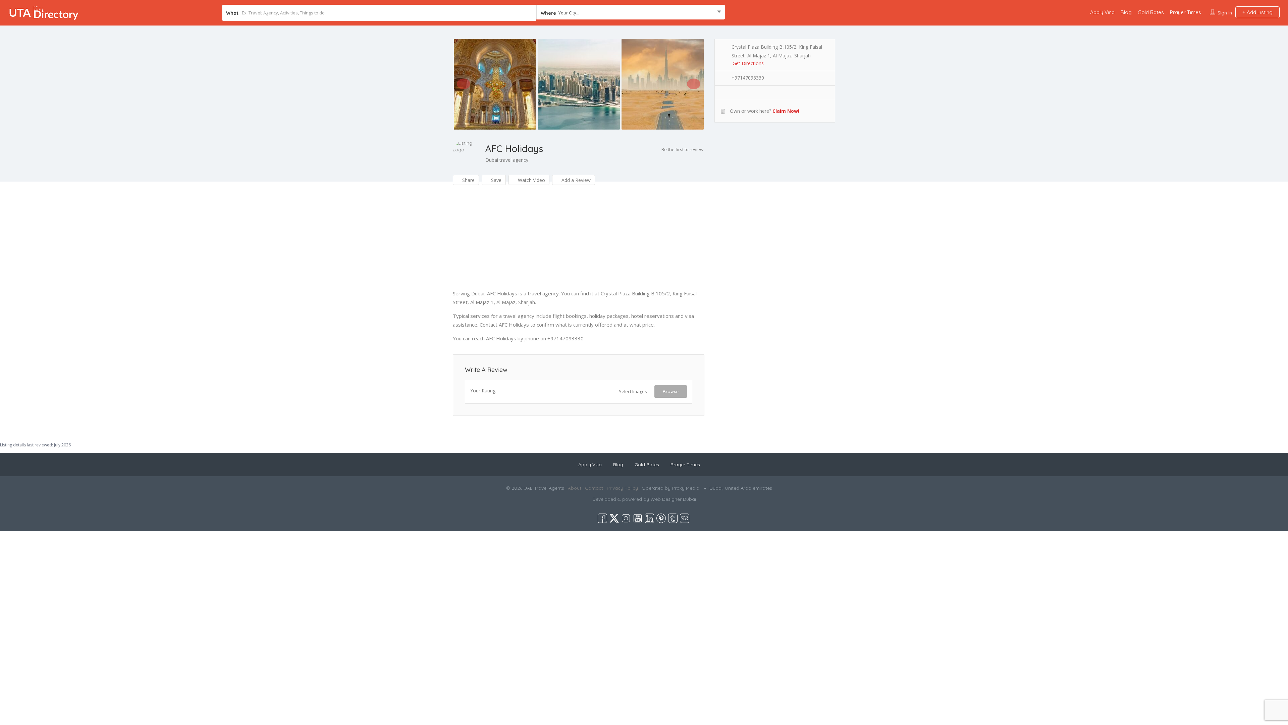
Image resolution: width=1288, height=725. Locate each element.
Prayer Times (1185, 12)
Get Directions (748, 63)
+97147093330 (748, 78)
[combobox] (630, 12)
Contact (594, 488)
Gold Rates (1151, 12)
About (574, 488)
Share (468, 180)
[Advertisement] (578, 242)
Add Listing (1259, 12)
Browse (671, 391)
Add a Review (575, 180)
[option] (495, 84)
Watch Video (531, 180)
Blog (1126, 12)
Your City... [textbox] (568, 13)
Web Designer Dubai (673, 499)
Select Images (633, 391)
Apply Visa (1102, 12)
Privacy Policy (622, 488)
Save (495, 180)
